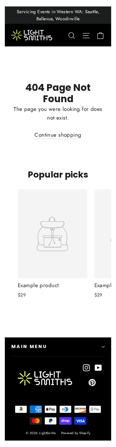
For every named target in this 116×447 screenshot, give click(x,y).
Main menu (29, 346)
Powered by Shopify (76, 433)
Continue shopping (57, 135)
